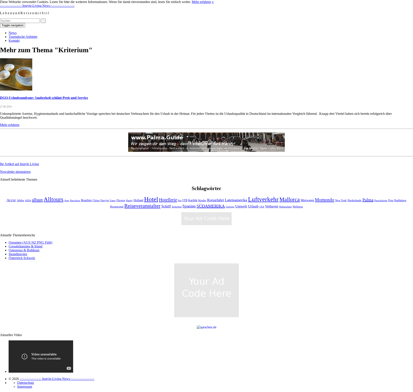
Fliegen (120, 200)
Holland (138, 200)
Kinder (202, 200)
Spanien (189, 206)
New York (341, 200)
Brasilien (86, 200)
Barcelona (75, 200)
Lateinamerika (236, 200)
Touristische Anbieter (23, 36)
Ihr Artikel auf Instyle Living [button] (19, 164)
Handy (129, 200)
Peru (390, 200)
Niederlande (354, 200)
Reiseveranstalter (142, 206)
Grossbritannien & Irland (25, 246)
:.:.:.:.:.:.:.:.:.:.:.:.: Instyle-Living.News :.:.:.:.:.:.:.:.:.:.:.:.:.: (37, 6)
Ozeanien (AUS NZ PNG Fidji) (30, 242)
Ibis (180, 200)
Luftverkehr (263, 199)
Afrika (20, 200)
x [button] (213, 2)
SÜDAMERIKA (211, 206)
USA (261, 207)
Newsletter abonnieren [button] (15, 172)
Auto (66, 200)
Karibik (192, 200)
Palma (367, 199)
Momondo (324, 199)
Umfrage (230, 207)
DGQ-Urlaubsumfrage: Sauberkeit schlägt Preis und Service (44, 98)
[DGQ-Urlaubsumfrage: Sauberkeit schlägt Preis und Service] (16, 89)
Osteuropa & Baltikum (24, 250)
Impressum (24, 386)
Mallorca (289, 199)
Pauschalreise (380, 200)
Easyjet (104, 200)
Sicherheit (177, 207)
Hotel (151, 199)
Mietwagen (307, 200)
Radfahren (400, 200)
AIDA (28, 200)
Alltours (53, 199)
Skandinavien (18, 254)
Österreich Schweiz (22, 258)
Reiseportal (116, 206)
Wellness (298, 206)
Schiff (166, 206)
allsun (37, 199)
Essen (113, 200)
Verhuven (271, 206)
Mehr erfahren (201, 2)
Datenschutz (25, 382)
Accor (11, 200)
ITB (184, 200)
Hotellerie (168, 199)
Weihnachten (285, 207)
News (13, 33)
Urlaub (253, 206)
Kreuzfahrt (215, 200)
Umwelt (241, 206)
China (96, 200)
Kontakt (14, 40)
